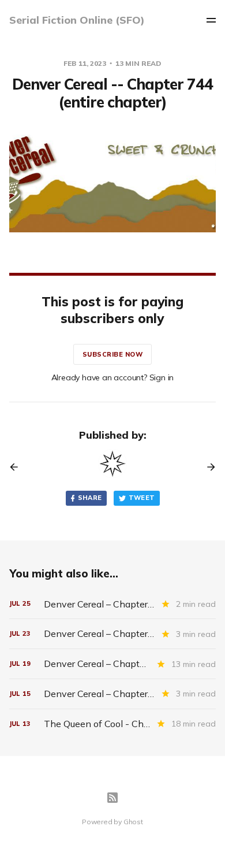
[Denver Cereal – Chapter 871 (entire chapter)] (112, 664)
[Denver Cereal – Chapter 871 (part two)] (112, 694)
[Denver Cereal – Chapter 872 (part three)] (112, 634)
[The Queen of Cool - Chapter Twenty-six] (112, 724)
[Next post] (207, 467)
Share (90, 498)
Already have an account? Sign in (112, 377)
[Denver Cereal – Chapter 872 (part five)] (112, 604)
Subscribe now (112, 354)
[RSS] (112, 798)
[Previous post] (18, 467)
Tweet (142, 498)
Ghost (133, 821)
